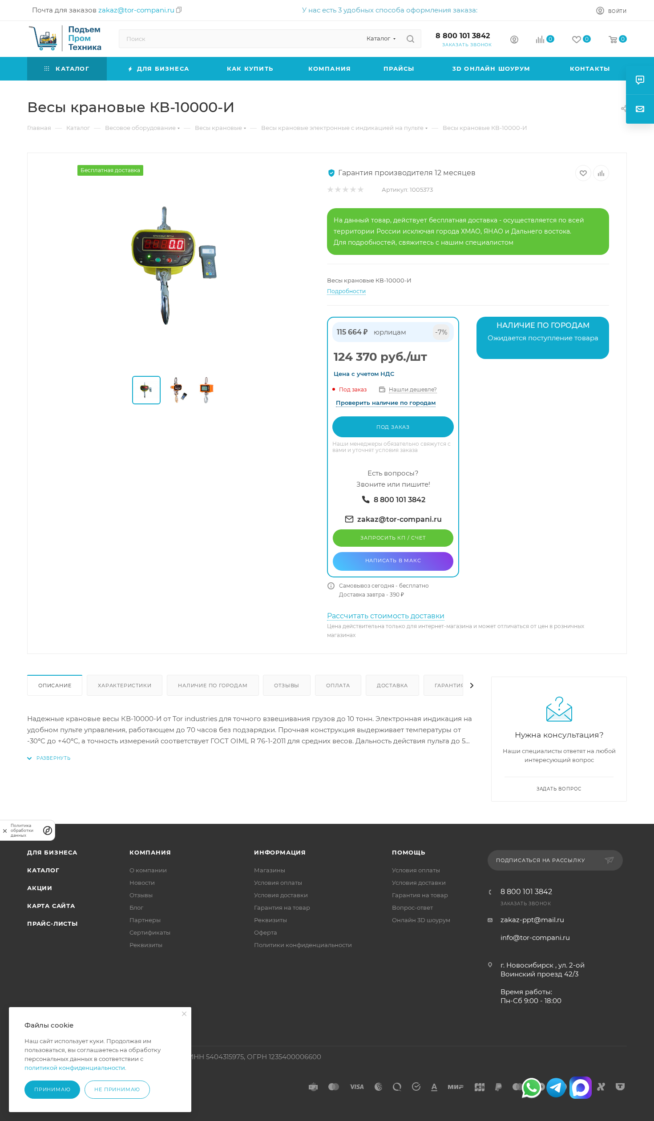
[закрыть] (5, 830)
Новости (142, 882)
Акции (39, 887)
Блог (136, 907)
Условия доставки (281, 895)
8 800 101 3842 (463, 36)
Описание (54, 685)
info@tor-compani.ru (535, 937)
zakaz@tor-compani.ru (136, 10)
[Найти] (410, 38)
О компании (148, 870)
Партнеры (145, 919)
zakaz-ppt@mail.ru (532, 919)
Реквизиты (145, 944)
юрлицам (390, 332)
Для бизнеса (52, 852)
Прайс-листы (52, 923)
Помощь (408, 852)
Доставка (392, 685)
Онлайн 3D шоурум (421, 919)
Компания (150, 852)
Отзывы (286, 685)
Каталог (43, 870)
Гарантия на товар (282, 907)
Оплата (338, 685)
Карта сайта (51, 905)
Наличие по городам (212, 685)
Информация (280, 852)
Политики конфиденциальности (303, 944)
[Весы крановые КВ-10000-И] (177, 265)
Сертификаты (149, 932)
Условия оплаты (278, 882)
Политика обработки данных (22, 830)
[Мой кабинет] (514, 40)
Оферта (265, 932)
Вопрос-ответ (412, 907)
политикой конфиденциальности (74, 1067)
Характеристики (124, 685)
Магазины (269, 870)
